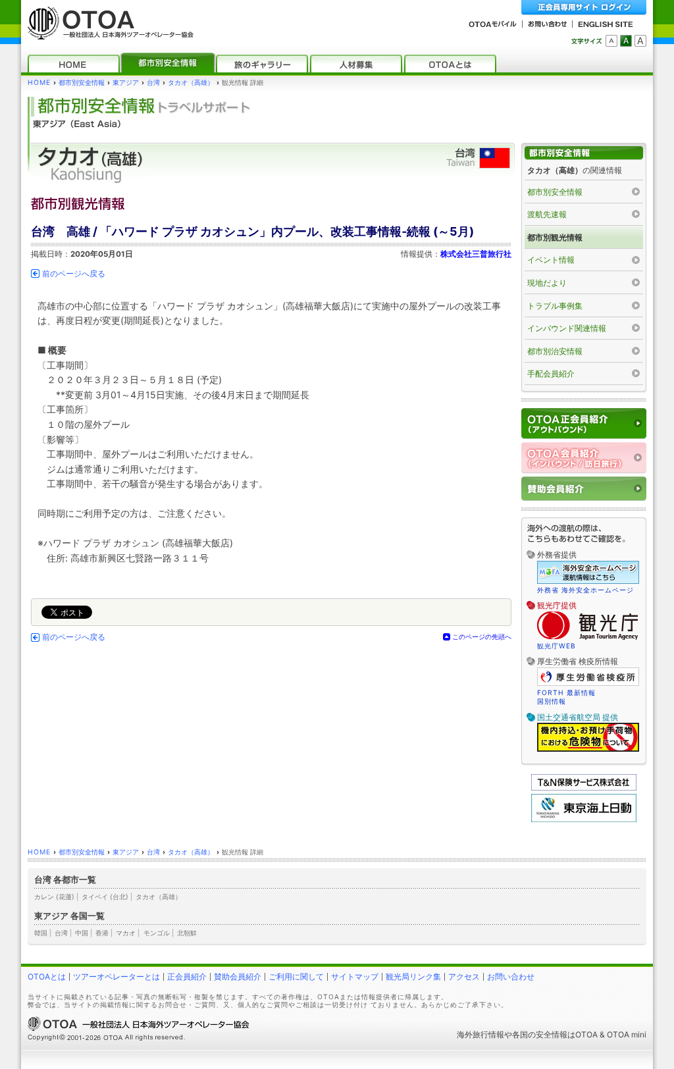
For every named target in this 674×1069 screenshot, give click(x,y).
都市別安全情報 (82, 82)
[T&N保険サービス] (583, 788)
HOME (39, 82)
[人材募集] (356, 63)
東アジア (126, 82)
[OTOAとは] (450, 63)
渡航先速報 (547, 214)
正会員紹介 (187, 976)
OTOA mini (626, 1034)
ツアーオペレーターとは (116, 976)
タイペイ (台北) (105, 896)
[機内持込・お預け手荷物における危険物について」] (588, 750)
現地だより (547, 283)
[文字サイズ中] (626, 41)
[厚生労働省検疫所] (588, 684)
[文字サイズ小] (611, 41)
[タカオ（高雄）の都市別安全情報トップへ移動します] (584, 153)
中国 (81, 933)
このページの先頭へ (481, 636)
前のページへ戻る (73, 273)
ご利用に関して (296, 976)
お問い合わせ (510, 976)
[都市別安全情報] (168, 63)
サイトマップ (354, 976)
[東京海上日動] (583, 819)
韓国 (40, 933)
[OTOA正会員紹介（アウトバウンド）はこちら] (583, 423)
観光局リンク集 (413, 976)
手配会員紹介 (551, 373)
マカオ (126, 933)
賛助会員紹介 (237, 976)
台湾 (153, 82)
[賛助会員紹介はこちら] (583, 489)
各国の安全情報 (539, 1034)
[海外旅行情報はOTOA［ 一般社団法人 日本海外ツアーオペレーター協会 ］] (107, 33)
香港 (102, 933)
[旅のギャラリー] (262, 63)
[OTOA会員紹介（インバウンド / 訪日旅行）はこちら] (583, 457)
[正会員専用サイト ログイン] (583, 7)
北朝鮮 (187, 933)
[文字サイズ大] (640, 41)
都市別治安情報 (555, 351)
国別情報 (551, 701)
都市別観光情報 (555, 237)
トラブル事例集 (555, 306)
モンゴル (156, 933)
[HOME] (74, 63)
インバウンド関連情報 (566, 328)
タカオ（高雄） (191, 82)
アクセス (464, 976)
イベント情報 (551, 260)
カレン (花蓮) (54, 896)
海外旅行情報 (480, 1034)
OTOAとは (47, 976)
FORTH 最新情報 (566, 692)
